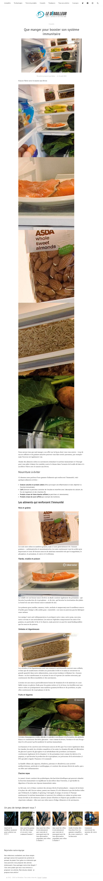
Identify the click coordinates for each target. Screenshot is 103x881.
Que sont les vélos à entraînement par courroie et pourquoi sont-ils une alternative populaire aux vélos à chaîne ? (43, 834)
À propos (75, 3)
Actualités (7, 3)
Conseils (42, 3)
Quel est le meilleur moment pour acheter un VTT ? (10, 831)
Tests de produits (31, 3)
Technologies (18, 3)
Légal (39, 877)
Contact (44, 877)
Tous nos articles (63, 3)
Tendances (51, 3)
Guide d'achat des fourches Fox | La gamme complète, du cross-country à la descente (75, 832)
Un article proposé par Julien (46, 76)
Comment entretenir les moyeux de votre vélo (91, 831)
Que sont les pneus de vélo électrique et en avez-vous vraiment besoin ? (27, 831)
